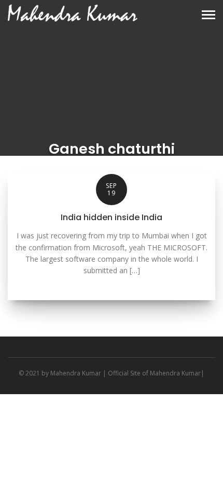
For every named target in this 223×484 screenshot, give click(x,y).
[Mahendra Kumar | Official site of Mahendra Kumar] (72, 13)
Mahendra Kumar (75, 373)
